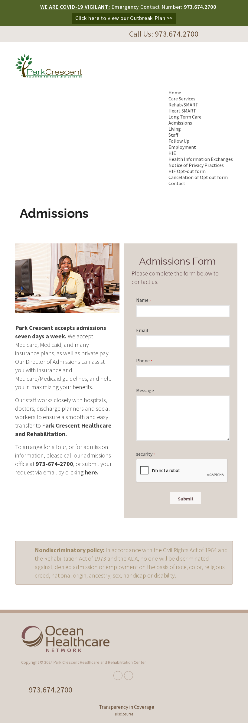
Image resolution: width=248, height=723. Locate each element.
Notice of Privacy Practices (196, 165)
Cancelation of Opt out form (198, 177)
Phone (144, 360)
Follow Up (178, 141)
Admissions (180, 123)
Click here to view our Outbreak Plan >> (124, 18)
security (145, 454)
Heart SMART (182, 111)
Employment (182, 147)
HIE (172, 153)
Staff (173, 135)
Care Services (181, 99)
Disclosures (124, 714)
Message (145, 390)
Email (142, 330)
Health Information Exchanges (200, 159)
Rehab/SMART (183, 105)
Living (174, 129)
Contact (176, 183)
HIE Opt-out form (187, 171)
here (91, 472)
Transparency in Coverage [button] (126, 707)
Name (143, 300)
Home (174, 93)
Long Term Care (184, 117)
